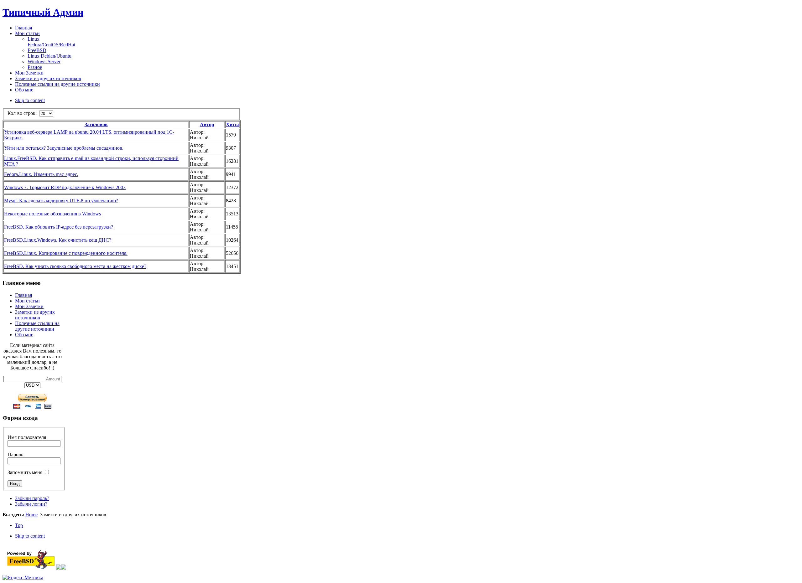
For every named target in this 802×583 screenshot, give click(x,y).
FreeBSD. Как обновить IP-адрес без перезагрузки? (58, 227)
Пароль (15, 454)
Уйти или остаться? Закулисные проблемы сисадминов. (63, 148)
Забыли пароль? (32, 498)
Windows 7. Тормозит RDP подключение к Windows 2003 (65, 187)
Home (31, 514)
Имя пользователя (27, 437)
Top (19, 525)
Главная (23, 295)
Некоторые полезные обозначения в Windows (52, 213)
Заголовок (96, 124)
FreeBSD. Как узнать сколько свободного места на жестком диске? (75, 266)
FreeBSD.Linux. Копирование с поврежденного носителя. (66, 253)
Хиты (232, 124)
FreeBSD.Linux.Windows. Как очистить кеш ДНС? (57, 240)
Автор (207, 124)
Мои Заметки (29, 306)
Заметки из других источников (35, 314)
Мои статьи (27, 300)
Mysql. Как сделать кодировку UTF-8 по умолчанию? (61, 200)
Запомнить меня (25, 472)
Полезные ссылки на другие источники (37, 326)
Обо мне (24, 334)
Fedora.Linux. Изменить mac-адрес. (41, 174)
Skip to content (30, 100)
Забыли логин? (31, 504)
